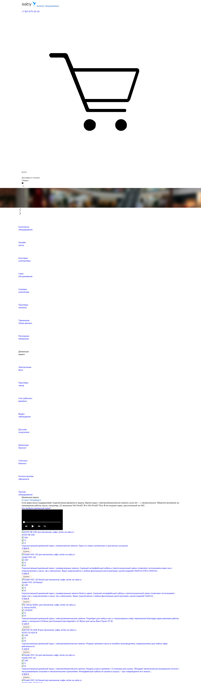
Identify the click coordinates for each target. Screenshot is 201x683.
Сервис (25, 180)
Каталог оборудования (47, 6)
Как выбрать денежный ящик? (36, 508)
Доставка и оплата (31, 177)
